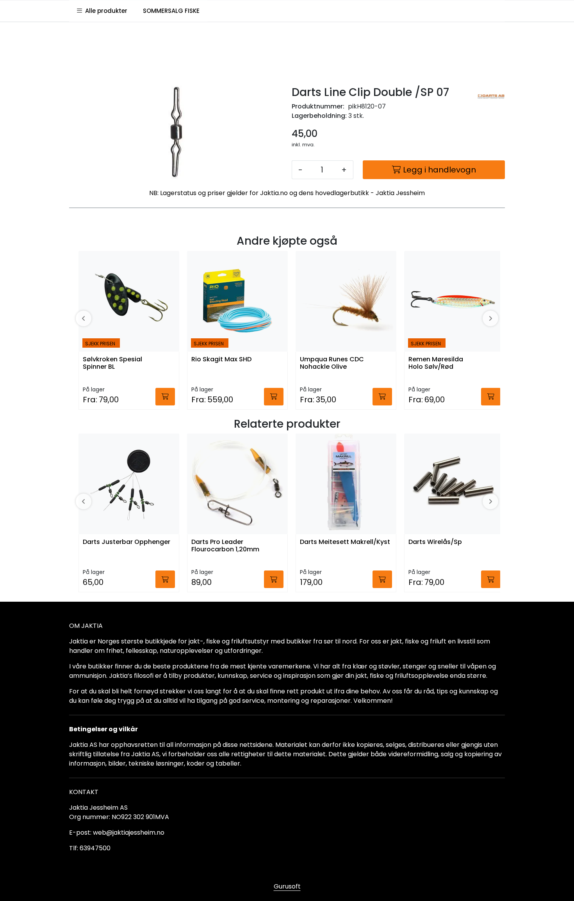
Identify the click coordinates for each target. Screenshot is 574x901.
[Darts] (491, 96)
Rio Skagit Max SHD (221, 359)
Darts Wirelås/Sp (435, 542)
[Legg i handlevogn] (165, 396)
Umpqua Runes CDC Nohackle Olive (332, 363)
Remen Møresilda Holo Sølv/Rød (435, 363)
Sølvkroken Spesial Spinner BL (112, 363)
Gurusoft (287, 886)
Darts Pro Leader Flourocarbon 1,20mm (225, 546)
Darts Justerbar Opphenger (126, 542)
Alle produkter (104, 11)
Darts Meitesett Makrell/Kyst (345, 542)
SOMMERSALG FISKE (171, 11)
